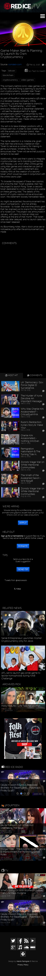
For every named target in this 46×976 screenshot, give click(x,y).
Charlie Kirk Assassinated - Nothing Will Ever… (30, 438)
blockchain (8, 75)
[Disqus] (22, 275)
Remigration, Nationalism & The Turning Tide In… (30, 451)
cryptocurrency (10, 80)
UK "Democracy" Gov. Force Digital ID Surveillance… (32, 385)
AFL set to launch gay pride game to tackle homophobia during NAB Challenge (20, 676)
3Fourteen (12, 805)
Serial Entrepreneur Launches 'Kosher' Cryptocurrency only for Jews (21, 639)
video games (27, 80)
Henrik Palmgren (23, 961)
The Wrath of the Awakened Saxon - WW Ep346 (31, 478)
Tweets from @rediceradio (16, 580)
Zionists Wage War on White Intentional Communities (32, 465)
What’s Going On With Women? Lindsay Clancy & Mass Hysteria (21, 891)
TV (6, 870)
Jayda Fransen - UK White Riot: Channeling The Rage (17, 826)
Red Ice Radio (13, 766)
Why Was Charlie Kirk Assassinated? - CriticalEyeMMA (32, 411)
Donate (23, 546)
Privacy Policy (23, 965)
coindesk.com (15, 64)
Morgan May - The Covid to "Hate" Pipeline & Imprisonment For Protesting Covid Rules (23, 852)
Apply (23, 522)
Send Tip (23, 569)
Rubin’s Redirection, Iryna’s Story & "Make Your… (32, 425)
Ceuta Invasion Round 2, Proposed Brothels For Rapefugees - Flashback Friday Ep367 (20, 788)
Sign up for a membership (12, 536)
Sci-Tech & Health (37, 71)
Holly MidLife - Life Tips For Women (20, 705)
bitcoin (11, 71)
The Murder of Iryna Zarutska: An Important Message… (32, 398)
